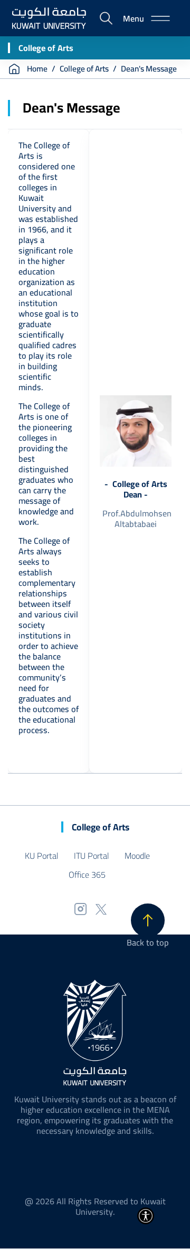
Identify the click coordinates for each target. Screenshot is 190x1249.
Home (37, 69)
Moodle (137, 856)
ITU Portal (91, 856)
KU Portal (41, 856)
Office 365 (87, 874)
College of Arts (45, 48)
